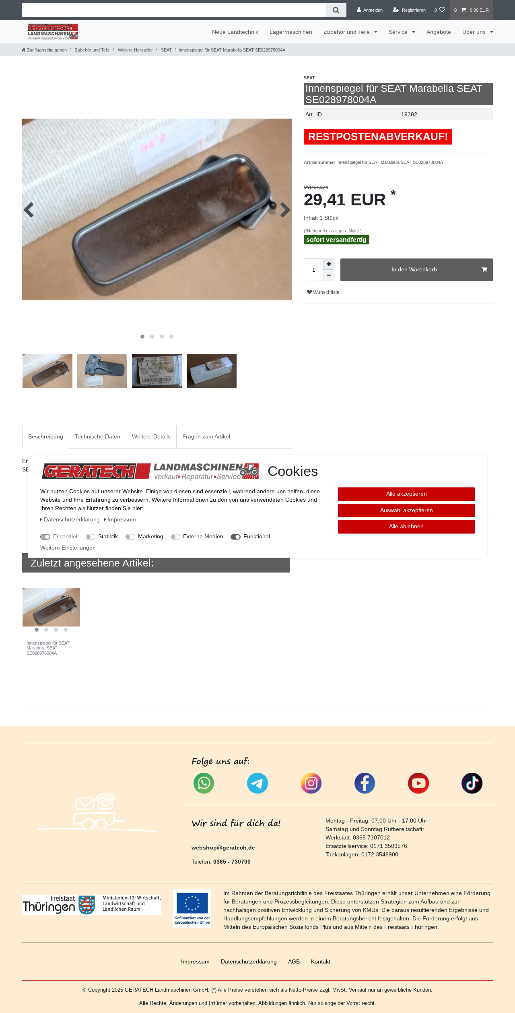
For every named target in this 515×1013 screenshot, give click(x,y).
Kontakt (320, 961)
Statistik (108, 536)
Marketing (150, 536)
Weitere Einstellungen (68, 547)
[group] (51, 607)
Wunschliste (326, 292)
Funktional (256, 536)
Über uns (474, 32)
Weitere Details (151, 436)
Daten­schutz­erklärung (249, 961)
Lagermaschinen (291, 32)
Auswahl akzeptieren (406, 510)
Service (399, 32)
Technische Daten (97, 436)
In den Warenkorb (414, 269)
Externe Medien (203, 536)
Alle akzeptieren (406, 493)
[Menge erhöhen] (328, 264)
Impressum (195, 961)
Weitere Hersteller (135, 50)
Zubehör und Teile (347, 32)
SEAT (166, 50)
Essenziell (65, 536)
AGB (294, 961)
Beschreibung (45, 436)
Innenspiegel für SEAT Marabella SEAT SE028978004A (48, 648)
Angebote (438, 32)
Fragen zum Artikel (206, 436)
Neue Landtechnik (235, 32)
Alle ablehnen (406, 526)
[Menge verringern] (328, 275)
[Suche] (336, 10)
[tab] (45, 437)
